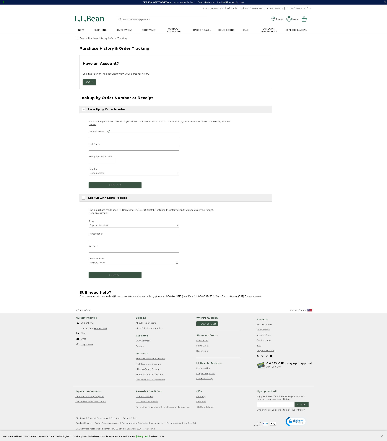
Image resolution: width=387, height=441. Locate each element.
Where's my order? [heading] (207, 317)
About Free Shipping (146, 323)
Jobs (259, 345)
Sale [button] (245, 30)
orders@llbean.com (116, 296)
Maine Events (202, 345)
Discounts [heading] (142, 353)
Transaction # (96, 233)
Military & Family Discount (148, 369)
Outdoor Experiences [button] (268, 30)
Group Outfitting (204, 378)
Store (91, 221)
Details (286, 399)
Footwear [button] (149, 30)
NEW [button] (81, 30)
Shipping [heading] (141, 317)
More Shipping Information (149, 328)
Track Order (207, 323)
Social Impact (263, 329)
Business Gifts (203, 368)
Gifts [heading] (199, 391)
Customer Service (212, 8)
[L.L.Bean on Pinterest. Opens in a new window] (262, 356)
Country (93, 169)
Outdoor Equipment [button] (174, 30)
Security (115, 418)
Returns (139, 346)
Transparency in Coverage (135, 423)
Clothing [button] (100, 30)
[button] (296, 421)
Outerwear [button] (124, 30)
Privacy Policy (297, 410)
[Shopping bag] (305, 18)
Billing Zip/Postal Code (100, 156)
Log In (89, 82)
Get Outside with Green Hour (90, 401)
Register (93, 246)
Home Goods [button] (226, 30)
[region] (193, 2)
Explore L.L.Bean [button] (296, 30)
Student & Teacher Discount (149, 374)
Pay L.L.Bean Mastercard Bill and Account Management (163, 407)
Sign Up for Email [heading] (266, 391)
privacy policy (143, 436)
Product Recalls (83, 423)
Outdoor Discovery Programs (89, 396)
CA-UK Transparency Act (107, 423)
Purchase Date (96, 258)
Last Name (94, 144)
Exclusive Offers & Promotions (150, 379)
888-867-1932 (206, 296)
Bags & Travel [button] (202, 30)
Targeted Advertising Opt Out (181, 423)
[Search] (120, 19)
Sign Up (302, 404)
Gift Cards (232, 8)
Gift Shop (200, 396)
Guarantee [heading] (142, 335)
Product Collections (98, 418)
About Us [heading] (262, 319)
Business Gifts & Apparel (251, 8)
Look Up (115, 185)
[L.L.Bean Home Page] (90, 19)
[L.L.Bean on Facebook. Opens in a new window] (258, 356)
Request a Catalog (266, 350)
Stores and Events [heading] (207, 335)
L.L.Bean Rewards (274, 8)
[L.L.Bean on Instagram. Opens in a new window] (267, 356)
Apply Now (238, 2)
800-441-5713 (173, 296)
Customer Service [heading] (86, 317)
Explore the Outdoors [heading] (88, 391)
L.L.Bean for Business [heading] (208, 363)
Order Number (96, 131)
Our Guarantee (143, 340)
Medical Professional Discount (150, 358)
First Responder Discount (148, 364)
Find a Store (202, 340)
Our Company (264, 340)
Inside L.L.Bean (264, 335)
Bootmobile (202, 351)
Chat (83, 333)
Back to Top (84, 310)
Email (83, 339)
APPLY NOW (273, 366)
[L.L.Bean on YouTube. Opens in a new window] (271, 356)
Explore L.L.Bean (265, 324)
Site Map (80, 418)
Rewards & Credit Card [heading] (149, 391)
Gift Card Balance (205, 407)
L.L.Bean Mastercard (147, 401)
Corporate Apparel (205, 373)
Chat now (85, 296)
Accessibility (157, 423)
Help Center (87, 344)
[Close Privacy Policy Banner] (382, 436)
